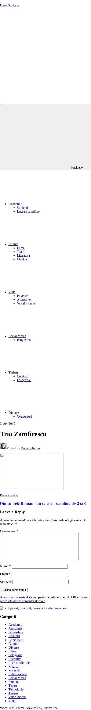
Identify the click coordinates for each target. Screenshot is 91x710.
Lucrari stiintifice (28, 211)
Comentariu (9, 531)
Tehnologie (15, 689)
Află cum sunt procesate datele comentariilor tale (44, 599)
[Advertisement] (45, 56)
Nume (5, 566)
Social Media (17, 336)
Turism (13, 372)
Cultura (13, 244)
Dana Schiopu (9, 5)
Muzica (22, 259)
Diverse (13, 412)
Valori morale (26, 303)
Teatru (21, 251)
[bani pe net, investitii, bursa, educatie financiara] (33, 608)
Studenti (22, 207)
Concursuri (24, 416)
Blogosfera (24, 340)
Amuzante (24, 299)
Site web (6, 582)
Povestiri (23, 296)
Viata (11, 292)
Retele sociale (17, 674)
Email (5, 574)
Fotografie (24, 380)
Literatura (23, 255)
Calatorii (22, 376)
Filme (21, 248)
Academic (15, 204)
